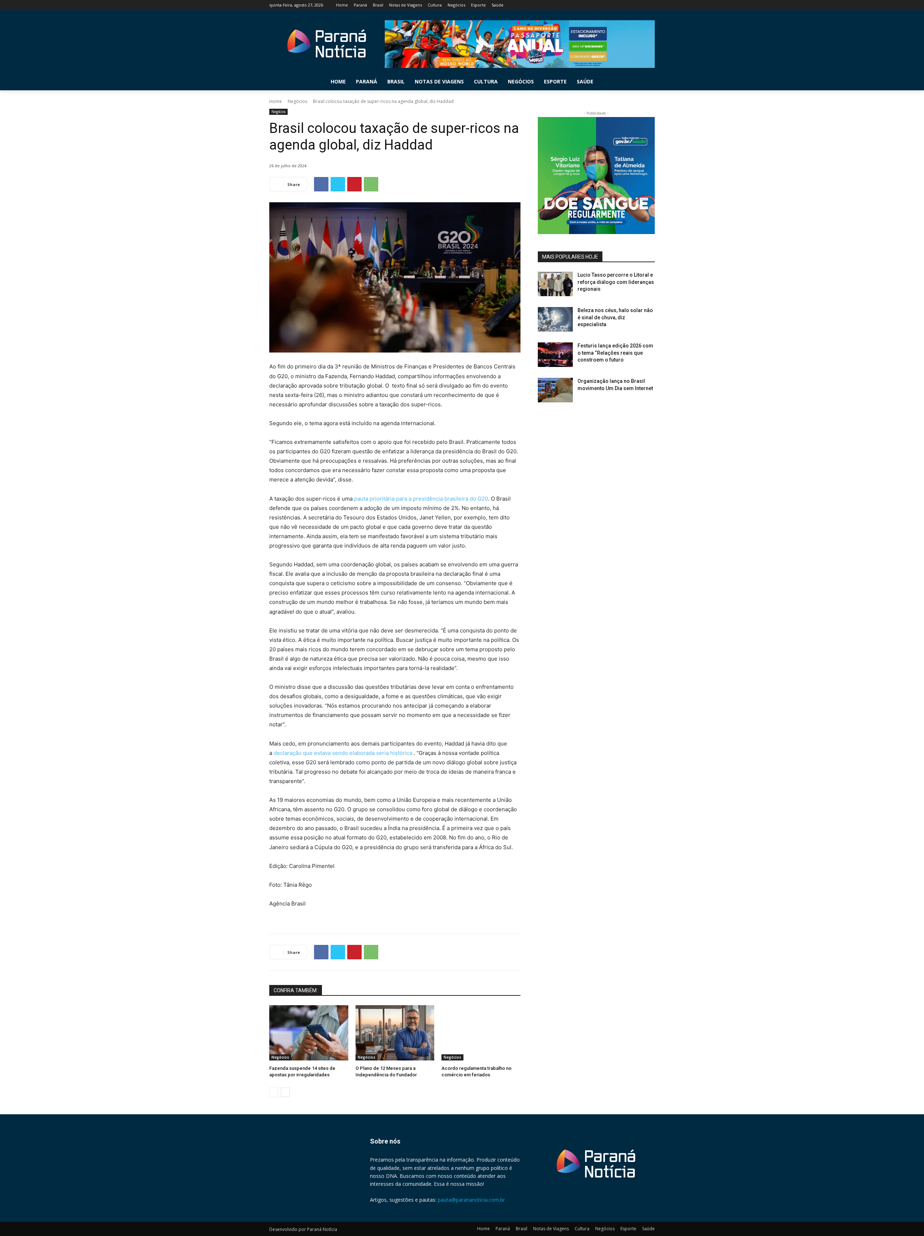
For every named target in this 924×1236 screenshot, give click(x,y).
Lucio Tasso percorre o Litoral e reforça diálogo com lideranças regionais (616, 282)
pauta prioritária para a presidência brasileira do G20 (421, 498)
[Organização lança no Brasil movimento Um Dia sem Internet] (555, 390)
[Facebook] (610, 5)
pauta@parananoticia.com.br (471, 1199)
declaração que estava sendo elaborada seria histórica (344, 752)
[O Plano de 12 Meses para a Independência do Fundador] (395, 1032)
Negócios (297, 101)
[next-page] (285, 1092)
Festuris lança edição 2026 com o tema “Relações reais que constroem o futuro (615, 353)
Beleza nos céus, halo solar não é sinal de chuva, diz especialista (615, 317)
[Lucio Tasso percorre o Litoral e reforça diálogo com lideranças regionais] (555, 284)
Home (275, 101)
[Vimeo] (640, 5)
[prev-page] (273, 1092)
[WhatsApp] (371, 184)
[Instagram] (620, 5)
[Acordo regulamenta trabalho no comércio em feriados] (480, 1032)
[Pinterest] (354, 184)
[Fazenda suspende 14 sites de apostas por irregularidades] (308, 1032)
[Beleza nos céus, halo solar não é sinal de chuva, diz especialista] (555, 319)
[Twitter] (631, 5)
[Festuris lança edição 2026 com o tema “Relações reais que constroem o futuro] (555, 354)
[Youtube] (650, 5)
